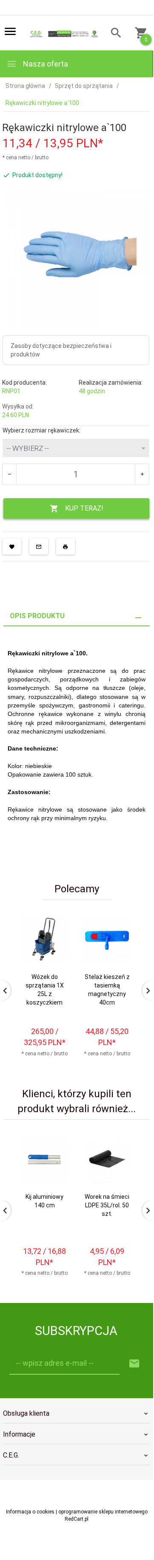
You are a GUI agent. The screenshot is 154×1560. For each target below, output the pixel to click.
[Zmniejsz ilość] (10, 474)
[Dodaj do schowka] (12, 546)
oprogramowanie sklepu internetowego (103, 1512)
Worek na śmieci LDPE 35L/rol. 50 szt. (107, 1205)
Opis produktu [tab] (37, 616)
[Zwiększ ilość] (142, 474)
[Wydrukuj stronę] (65, 546)
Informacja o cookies (30, 1512)
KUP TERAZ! (84, 508)
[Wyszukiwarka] (113, 34)
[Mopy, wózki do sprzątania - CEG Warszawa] (63, 33)
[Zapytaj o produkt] (38, 546)
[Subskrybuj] (134, 1364)
